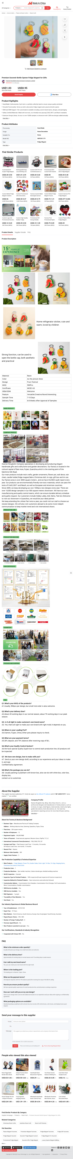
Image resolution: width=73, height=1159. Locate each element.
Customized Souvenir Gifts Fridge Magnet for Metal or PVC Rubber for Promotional (64, 171)
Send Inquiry (19, 94)
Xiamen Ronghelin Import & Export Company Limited (20, 81)
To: (11, 1026)
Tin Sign (53, 863)
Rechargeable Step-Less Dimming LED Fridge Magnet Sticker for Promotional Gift (22, 171)
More (3, 1143)
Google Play (17, 1147)
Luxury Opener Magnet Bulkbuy (50, 1140)
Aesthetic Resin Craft (25, 1123)
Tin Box (47, 863)
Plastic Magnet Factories (10, 1131)
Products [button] (18, 8)
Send (15, 1046)
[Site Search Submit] (48, 8)
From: (10, 1021)
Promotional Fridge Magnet (10, 1140)
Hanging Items (60, 863)
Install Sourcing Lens (10, 1150)
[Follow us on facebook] (58, 1147)
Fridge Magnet (18, 863)
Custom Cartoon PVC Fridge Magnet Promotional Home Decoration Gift (64, 195)
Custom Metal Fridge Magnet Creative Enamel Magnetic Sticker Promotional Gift (8, 195)
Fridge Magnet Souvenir (9, 1136)
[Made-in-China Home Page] (36, 3)
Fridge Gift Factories (63, 1131)
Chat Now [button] (55, 94)
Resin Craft (33, 13)
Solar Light (41, 863)
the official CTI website (43, 794)
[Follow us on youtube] (66, 1147)
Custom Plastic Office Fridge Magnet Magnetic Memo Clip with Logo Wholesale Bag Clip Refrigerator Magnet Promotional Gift (64, 219)
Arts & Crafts (10, 13)
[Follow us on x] (61, 1147)
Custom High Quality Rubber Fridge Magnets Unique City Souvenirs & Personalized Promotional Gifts (22, 219)
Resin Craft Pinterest (40, 1123)
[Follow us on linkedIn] (52, 1150)
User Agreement (46, 1154)
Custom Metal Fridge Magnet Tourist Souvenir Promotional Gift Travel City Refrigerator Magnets (50, 195)
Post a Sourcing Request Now (51, 1046)
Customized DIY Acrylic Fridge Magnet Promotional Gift (8, 171)
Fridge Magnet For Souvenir (49, 1136)
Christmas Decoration (10, 865)
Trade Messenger (30, 1147)
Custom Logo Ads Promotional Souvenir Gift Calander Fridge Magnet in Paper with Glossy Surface (8, 219)
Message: (9, 1031)
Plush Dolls (20, 865)
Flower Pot (26, 863)
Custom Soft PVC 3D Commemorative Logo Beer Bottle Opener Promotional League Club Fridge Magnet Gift (36, 171)
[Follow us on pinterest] (69, 1147)
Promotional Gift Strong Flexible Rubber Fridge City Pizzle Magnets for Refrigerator (35, 219)
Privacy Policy (63, 1154)
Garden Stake (34, 863)
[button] (3, 3)
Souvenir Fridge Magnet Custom (29, 1136)
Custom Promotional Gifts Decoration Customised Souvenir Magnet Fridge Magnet (22, 195)
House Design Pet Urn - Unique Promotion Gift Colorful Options (8, 1098)
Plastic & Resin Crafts (22, 13)
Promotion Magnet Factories (28, 1131)
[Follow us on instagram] (64, 1147)
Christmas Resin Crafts (9, 1123)
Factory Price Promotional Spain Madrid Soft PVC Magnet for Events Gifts (49, 219)
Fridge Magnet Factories (47, 1131)
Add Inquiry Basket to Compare (36, 69)
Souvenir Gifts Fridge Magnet (30, 1140)
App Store (6, 1147)
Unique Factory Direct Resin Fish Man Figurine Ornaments (22, 1074)
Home (3, 13)
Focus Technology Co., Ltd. (24, 1154)
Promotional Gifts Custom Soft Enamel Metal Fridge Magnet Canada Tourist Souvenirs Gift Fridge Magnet (50, 171)
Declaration (55, 1154)
